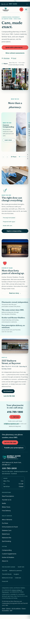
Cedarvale (18, 578)
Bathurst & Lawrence (15, 570)
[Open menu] (26, 9)
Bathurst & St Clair (7, 578)
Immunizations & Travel (10, 527)
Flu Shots (5, 523)
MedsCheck (6, 534)
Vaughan (16, 574)
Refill (10, 4)
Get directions (9, 391)
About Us (5, 561)
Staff (11, 610)
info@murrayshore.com (11, 423)
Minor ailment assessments (15, 53)
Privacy (24, 608)
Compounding (7, 550)
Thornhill (4, 570)
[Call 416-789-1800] (21, 9)
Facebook (14, 473)
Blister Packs (6, 507)
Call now (16, 417)
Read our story (15, 293)
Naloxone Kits (6, 538)
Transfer (14, 4)
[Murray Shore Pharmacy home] (6, 9)
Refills (4, 503)
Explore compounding (15, 231)
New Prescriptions (8, 496)
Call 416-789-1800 (9, 396)
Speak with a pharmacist (15, 47)
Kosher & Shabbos (8, 557)
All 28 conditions (16, 608)
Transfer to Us (6, 500)
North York (21, 567)
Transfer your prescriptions (13, 448)
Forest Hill (5, 581)
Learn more (9, 140)
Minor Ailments (7, 520)
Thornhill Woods (7, 574)
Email (13, 58)
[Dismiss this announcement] (27, 4)
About (3, 608)
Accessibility (5, 610)
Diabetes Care (6, 530)
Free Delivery (6, 510)
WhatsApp (6, 58)
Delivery (8, 608)
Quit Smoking (6, 541)
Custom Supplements (9, 554)
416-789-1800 (15, 412)
